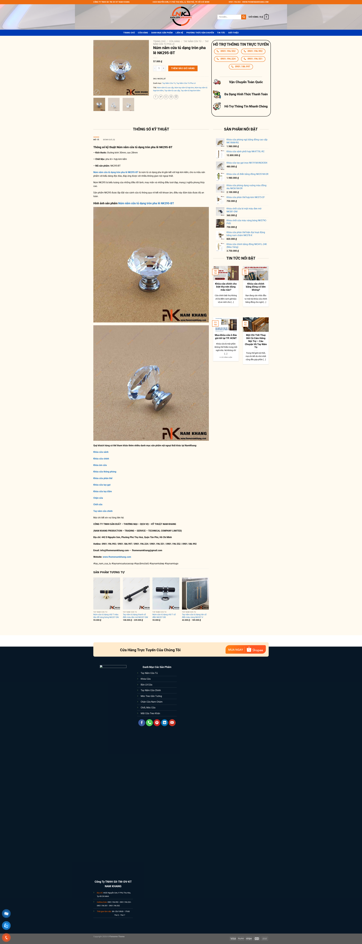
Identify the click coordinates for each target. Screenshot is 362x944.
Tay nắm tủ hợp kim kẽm (190, 90)
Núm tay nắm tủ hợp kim (184, 88)
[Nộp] (243, 17)
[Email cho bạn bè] (166, 97)
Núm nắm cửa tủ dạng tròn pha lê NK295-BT (146, 203)
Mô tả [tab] (96, 140)
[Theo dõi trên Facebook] (141, 722)
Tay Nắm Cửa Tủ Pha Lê (186, 83)
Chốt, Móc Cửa (148, 707)
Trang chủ (159, 41)
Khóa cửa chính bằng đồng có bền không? (256, 286)
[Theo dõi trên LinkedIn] (164, 722)
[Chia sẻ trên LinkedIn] (176, 97)
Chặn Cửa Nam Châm (151, 701)
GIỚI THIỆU (233, 33)
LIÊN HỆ (179, 33)
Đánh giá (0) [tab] (109, 140)
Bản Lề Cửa (146, 684)
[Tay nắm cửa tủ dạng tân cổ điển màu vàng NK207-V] (195, 593)
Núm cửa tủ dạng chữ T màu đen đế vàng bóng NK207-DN (106, 615)
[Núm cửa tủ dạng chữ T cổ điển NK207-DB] (165, 593)
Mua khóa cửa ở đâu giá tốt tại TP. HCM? (226, 337)
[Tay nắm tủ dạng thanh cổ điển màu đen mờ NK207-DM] (136, 593)
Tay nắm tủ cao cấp (172, 90)
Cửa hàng (143, 33)
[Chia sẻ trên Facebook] (155, 97)
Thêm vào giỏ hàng (183, 68)
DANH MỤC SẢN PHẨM (162, 33)
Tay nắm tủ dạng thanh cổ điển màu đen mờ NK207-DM (135, 615)
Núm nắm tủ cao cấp (165, 88)
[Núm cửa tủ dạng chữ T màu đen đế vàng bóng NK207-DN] (106, 593)
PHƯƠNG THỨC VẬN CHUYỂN (200, 33)
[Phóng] (97, 92)
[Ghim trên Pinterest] (171, 97)
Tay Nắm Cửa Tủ (192, 41)
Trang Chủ (129, 33)
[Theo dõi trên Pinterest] (157, 722)
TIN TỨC (221, 33)
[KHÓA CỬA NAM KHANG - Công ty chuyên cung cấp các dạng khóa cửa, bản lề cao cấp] (181, 17)
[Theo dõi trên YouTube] (172, 722)
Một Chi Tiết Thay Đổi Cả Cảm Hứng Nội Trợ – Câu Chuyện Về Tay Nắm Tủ (256, 341)
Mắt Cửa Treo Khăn (150, 713)
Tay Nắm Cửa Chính (151, 690)
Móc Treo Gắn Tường (151, 696)
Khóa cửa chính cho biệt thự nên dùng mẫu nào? (226, 286)
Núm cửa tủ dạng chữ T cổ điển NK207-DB (164, 615)
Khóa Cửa (146, 679)
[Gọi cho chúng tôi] (149, 722)
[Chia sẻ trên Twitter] (161, 97)
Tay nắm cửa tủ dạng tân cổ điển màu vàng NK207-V (194, 615)
